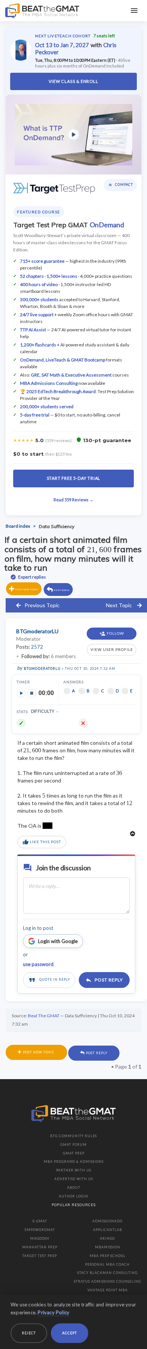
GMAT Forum (73, 1144)
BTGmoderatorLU (42, 668)
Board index (18, 526)
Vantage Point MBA (107, 1290)
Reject (29, 1333)
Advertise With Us (73, 1179)
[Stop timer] (32, 693)
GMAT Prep (73, 1153)
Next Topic (119, 605)
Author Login (73, 1196)
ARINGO (107, 1238)
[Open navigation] (134, 10)
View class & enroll (73, 81)
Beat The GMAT (44, 1015)
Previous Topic (42, 605)
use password (38, 964)
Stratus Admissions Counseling (107, 1281)
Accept (69, 1333)
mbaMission (107, 1247)
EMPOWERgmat (39, 1230)
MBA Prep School (108, 1256)
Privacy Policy (53, 1312)
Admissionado (107, 1221)
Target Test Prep (39, 1256)
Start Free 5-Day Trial (74, 478)
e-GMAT (39, 1221)
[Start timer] (21, 693)
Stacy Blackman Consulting (107, 1273)
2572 (37, 647)
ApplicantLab (107, 1230)
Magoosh (39, 1238)
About (73, 1187)
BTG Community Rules (73, 1136)
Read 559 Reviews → (73, 499)
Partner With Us (73, 1170)
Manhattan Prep (39, 1247)
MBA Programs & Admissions (74, 1161)
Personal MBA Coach (107, 1264)
